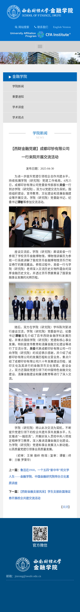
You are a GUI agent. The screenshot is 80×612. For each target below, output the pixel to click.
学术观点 (18, 117)
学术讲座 (18, 107)
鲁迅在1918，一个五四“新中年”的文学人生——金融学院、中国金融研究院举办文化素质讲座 (39, 477)
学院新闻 (18, 86)
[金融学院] (40, 11)
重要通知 (18, 96)
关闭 (65, 506)
